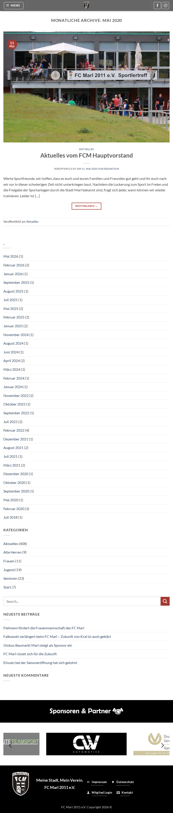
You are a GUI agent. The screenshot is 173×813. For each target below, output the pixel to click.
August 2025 (13, 291)
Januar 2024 (13, 387)
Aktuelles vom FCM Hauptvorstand (86, 155)
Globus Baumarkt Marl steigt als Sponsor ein (37, 645)
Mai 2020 (10, 500)
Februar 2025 (13, 317)
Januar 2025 (13, 326)
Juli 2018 (10, 517)
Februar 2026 (13, 265)
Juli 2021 (10, 456)
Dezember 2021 (15, 439)
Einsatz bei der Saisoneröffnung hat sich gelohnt (40, 662)
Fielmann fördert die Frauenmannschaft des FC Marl (43, 628)
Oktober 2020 (14, 482)
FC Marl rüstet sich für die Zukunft (30, 654)
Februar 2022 (13, 430)
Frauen (8, 561)
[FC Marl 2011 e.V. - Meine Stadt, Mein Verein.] (86, 5)
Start (7, 587)
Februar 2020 (13, 508)
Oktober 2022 (14, 404)
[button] (14, 5)
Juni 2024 (11, 352)
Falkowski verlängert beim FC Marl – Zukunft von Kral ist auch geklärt (57, 636)
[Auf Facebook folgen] (157, 5)
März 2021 (11, 465)
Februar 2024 (13, 378)
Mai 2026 (10, 256)
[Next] (162, 745)
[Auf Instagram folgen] (165, 5)
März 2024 (11, 369)
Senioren (10, 578)
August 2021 (13, 447)
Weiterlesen (86, 206)
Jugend (9, 570)
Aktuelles (86, 149)
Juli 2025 (10, 300)
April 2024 (11, 360)
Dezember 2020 (15, 474)
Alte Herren (12, 552)
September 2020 (16, 491)
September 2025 (16, 282)
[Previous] (11, 745)
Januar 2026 (13, 274)
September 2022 (16, 413)
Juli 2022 (10, 421)
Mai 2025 (10, 308)
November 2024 (16, 334)
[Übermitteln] (165, 601)
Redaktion (111, 168)
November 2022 (16, 395)
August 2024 (13, 343)
